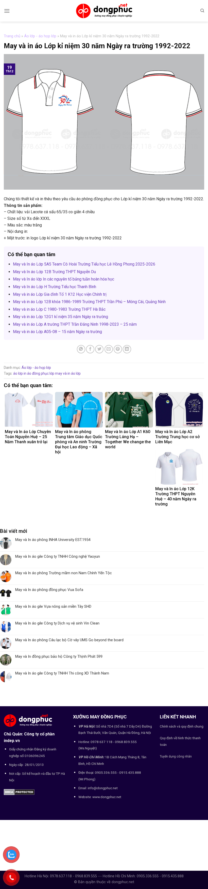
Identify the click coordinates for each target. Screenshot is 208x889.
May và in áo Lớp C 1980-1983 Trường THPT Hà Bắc (59, 309)
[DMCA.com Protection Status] (19, 791)
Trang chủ (12, 36)
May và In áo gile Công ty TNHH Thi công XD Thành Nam (62, 673)
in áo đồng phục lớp (39, 373)
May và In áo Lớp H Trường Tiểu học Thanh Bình (54, 286)
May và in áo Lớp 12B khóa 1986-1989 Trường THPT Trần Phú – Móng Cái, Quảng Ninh (89, 301)
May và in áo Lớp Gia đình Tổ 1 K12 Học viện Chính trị (60, 294)
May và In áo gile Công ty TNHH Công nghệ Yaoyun (57, 556)
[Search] (202, 10)
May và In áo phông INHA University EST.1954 (52, 539)
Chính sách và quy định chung (181, 726)
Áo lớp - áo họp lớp (40, 36)
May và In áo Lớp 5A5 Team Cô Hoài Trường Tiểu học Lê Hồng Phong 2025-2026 (84, 264)
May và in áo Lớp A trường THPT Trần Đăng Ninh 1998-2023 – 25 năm (75, 324)
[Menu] (7, 11)
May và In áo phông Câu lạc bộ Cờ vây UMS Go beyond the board (69, 640)
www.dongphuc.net (106, 797)
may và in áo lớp (68, 373)
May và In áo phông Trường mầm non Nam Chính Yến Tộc (63, 573)
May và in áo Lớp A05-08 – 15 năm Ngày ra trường (57, 331)
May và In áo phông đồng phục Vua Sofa (49, 589)
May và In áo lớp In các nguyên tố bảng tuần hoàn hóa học (63, 279)
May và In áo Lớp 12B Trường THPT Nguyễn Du (54, 271)
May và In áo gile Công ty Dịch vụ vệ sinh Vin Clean (57, 623)
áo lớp (18, 373)
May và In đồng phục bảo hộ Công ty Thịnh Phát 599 (58, 656)
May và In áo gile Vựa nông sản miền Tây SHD (53, 606)
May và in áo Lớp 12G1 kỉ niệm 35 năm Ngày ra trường (60, 316)
